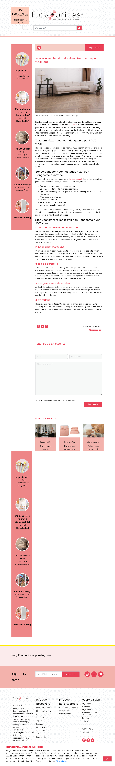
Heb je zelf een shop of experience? (68, 709)
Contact (85, 733)
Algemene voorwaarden (87, 704)
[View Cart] (107, 759)
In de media (41, 737)
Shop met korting (43, 711)
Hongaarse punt (75, 179)
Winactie (40, 717)
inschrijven (71, 674)
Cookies (85, 718)
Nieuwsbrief (41, 727)
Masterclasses (65, 714)
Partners (39, 724)
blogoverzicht (94, 48)
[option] (22, 62)
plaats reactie (92, 404)
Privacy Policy (61, 761)
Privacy (85, 721)
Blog (38, 714)
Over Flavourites (43, 708)
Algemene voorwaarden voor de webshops (91, 712)
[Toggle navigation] (25, 27)
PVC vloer (73, 125)
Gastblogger (95, 330)
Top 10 (39, 721)
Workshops (41, 730)
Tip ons (39, 734)
